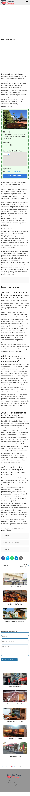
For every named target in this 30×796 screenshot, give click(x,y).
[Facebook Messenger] (8, 558)
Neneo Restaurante (23, 565)
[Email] (21, 558)
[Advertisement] (15, 21)
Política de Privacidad (13, 782)
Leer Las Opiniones (14, 171)
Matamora (6, 565)
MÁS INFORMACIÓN (15, 176)
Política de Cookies (14, 780)
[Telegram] (16, 558)
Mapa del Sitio (13, 789)
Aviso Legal (14, 785)
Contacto (13, 787)
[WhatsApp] (12, 558)
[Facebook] (3, 558)
